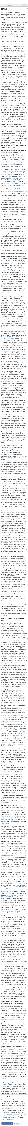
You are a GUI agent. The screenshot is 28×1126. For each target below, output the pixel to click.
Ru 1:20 (15, 508)
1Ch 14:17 (4, 919)
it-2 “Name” (9, 5)
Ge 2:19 (21, 128)
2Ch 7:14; (21, 855)
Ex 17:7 (9, 183)
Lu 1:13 (13, 292)
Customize (17, 1123)
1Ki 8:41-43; (17, 635)
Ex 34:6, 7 (20, 667)
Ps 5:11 (6, 731)
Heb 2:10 (21, 821)
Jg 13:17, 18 (4, 615)
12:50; (8, 698)
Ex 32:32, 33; (12, 1041)
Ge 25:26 (20, 356)
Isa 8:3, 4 (23, 307)
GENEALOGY (11, 458)
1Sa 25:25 (4, 499)
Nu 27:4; (7, 876)
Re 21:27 (3, 1078)
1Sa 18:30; (8, 956)
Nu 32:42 (18, 161)
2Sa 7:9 (13, 956)
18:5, (14, 895)
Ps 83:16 (18, 737)
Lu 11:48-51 (13, 1017)
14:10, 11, (13, 698)
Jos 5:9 (7, 187)
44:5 (15, 852)
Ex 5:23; (6, 895)
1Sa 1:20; (6, 338)
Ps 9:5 (6, 888)
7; (23, 635)
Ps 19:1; (4, 626)
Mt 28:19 (15, 913)
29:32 (19, 267)
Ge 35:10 (4, 546)
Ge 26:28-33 (11, 178)
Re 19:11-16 (21, 838)
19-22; (19, 895)
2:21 (15, 264)
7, (16, 895)
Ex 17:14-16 (18, 169)
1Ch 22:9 (14, 287)
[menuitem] (2, 2)
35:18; (17, 337)
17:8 (2, 1041)
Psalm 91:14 (17, 710)
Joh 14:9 (17, 702)
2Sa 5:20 (17, 189)
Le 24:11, (7, 746)
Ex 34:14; (9, 752)
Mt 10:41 (19, 906)
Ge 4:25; (4, 267)
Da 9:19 (9, 857)
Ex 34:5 (9, 646)
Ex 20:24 (9, 801)
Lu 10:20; (19, 1041)
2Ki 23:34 (10, 576)
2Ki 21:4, (9, 862)
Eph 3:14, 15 (18, 24)
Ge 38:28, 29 (21, 358)
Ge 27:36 (19, 492)
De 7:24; (15, 887)
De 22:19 (4, 924)
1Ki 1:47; (13, 991)
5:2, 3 (23, 708)
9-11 (20, 991)
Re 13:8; (7, 1086)
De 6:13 (9, 735)
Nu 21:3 (21, 185)
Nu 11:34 (10, 185)
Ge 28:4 (14, 120)
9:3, (21, 635)
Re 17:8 (8, 1008)
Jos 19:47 (10, 166)
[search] (26, 2)
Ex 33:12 (15, 641)
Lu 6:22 (10, 928)
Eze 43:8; (4, 771)
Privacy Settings (11, 1119)
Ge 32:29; (23, 613)
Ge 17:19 (10, 285)
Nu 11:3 (19, 183)
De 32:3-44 (22, 674)
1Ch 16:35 (21, 733)
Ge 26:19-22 (5, 171)
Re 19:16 (22, 818)
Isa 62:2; (24, 551)
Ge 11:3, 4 (19, 933)
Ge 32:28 (4, 543)
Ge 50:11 (15, 181)
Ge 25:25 (19, 368)
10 (12, 897)
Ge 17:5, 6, (18, 530)
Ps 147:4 (21, 35)
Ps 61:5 (6, 737)
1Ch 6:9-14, (16, 451)
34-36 (20, 451)
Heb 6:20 (10, 819)
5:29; (7, 267)
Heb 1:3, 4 (7, 984)
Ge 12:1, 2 (4, 940)
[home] (2, 2)
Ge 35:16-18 (5, 523)
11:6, (17, 991)
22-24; (13, 337)
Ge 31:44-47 (14, 180)
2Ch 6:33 (20, 630)
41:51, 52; (21, 337)
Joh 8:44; (11, 1060)
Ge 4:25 (4, 351)
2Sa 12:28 (9, 870)
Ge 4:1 (21, 344)
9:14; (18, 887)
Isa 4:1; (12, 852)
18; (21, 778)
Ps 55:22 (15, 730)
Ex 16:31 (22, 52)
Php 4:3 (24, 1041)
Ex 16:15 (11, 48)
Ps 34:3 (10, 739)
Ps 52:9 (23, 739)
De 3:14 (21, 166)
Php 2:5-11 (19, 812)
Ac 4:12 (13, 816)
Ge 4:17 (20, 157)
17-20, (10, 337)
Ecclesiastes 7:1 (12, 963)
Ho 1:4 (18, 312)
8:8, (10, 897)
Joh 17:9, (11, 1086)
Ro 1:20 (8, 626)
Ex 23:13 (16, 756)
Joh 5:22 (14, 818)
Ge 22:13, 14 (21, 176)
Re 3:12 (6, 553)
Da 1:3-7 (9, 588)
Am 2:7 (8, 771)
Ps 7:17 (20, 731)
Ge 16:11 (16, 283)
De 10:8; (11, 895)
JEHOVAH (6, 802)
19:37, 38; (15, 267)
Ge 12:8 (7, 733)
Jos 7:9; (22, 887)
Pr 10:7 (19, 995)
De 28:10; (16, 855)
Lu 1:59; (12, 264)
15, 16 (23, 530)
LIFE (7, 1043)
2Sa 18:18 (12, 876)
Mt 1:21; (21, 327)
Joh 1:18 (8, 691)
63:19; (5, 857)
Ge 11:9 (7, 176)
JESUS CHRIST (5, 823)
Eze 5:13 (14, 752)
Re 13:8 (21, 1051)
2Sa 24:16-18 (21, 801)
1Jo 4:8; (20, 708)
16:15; (11, 267)
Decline (10, 1123)
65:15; (2, 553)
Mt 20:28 (23, 819)
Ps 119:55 (21, 735)
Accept (4, 1123)
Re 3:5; (23, 1040)
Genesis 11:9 (13, 69)
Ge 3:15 (18, 1067)
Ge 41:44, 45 (22, 570)
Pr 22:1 (17, 975)
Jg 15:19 (19, 171)
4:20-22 (11, 338)
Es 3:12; (6, 897)
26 (4, 681)
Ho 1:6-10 (4, 321)
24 (16, 698)
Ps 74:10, (17, 778)
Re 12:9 (16, 1060)
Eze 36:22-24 (11, 792)
